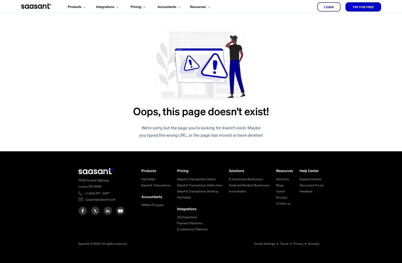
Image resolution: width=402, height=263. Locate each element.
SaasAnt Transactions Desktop (197, 191)
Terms (284, 243)
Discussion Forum (311, 185)
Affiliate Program (152, 205)
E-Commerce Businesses (246, 179)
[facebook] (83, 211)
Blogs (280, 185)
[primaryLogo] (96, 171)
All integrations (187, 217)
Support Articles (310, 179)
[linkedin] (108, 211)
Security (281, 197)
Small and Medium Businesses (249, 185)
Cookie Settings (264, 243)
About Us (282, 179)
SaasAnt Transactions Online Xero (200, 185)
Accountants (237, 191)
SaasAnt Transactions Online (196, 179)
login (329, 7)
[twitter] (95, 211)
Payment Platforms (190, 223)
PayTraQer (148, 179)
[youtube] (120, 211)
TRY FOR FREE (363, 7)
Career (280, 191)
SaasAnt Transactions (155, 185)
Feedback (306, 191)
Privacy (298, 243)
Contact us (283, 203)
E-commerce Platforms (192, 229)
